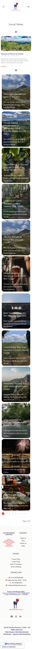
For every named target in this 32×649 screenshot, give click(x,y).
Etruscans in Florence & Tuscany (12, 54)
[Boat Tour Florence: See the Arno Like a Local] (16, 311)
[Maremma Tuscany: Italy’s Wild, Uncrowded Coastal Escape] (16, 384)
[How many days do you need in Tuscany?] (16, 92)
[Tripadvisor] (20, 616)
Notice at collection (9, 647)
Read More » (4, 66)
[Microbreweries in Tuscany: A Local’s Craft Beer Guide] (16, 274)
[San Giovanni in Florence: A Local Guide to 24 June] (16, 456)
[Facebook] (12, 616)
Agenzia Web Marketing (21, 634)
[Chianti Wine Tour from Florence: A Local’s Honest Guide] (16, 348)
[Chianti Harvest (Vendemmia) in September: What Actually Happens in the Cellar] (16, 129)
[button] (16, 31)
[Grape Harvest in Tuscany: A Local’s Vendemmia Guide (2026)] (16, 165)
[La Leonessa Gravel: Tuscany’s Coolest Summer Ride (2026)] (16, 201)
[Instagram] (16, 616)
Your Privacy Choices (14, 644)
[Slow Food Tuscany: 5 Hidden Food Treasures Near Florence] (16, 493)
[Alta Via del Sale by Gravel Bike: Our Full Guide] (16, 237)
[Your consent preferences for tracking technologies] (1, 486)
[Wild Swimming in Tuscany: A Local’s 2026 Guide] (16, 420)
